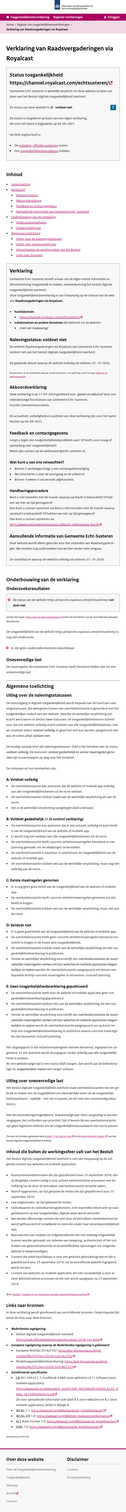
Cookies (72, 1470)
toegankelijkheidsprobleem (39, 151)
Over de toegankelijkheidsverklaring (31, 1470)
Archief (12, 1494)
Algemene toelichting (25, 233)
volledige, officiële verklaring (38, 146)
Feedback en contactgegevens (36, 206)
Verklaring (18, 190)
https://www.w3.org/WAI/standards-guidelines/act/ (83, 1421)
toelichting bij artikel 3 (95, 1136)
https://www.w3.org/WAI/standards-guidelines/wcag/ (68, 1410)
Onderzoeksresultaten (31, 222)
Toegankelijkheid (18, 1477)
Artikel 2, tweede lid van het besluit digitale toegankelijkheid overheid (50, 1294)
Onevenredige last (28, 228)
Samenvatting (20, 184)
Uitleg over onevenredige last (36, 244)
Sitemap (12, 1485)
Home (10, 24)
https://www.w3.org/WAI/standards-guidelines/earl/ (66, 1427)
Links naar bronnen (29, 255)
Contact (11, 1501)
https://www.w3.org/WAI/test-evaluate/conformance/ (74, 1416)
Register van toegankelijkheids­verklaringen (43, 24)
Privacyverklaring (79, 1477)
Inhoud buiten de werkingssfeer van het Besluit (48, 250)
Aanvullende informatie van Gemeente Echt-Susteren (52, 212)
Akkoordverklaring (29, 201)
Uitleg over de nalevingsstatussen (39, 239)
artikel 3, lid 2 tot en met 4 (60, 1136)
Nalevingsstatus (27, 195)
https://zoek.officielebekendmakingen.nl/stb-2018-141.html (59, 1340)
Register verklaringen (68, 17)
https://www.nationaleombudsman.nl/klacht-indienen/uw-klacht (56, 525)
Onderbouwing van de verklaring (33, 217)
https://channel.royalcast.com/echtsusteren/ (61, 83)
